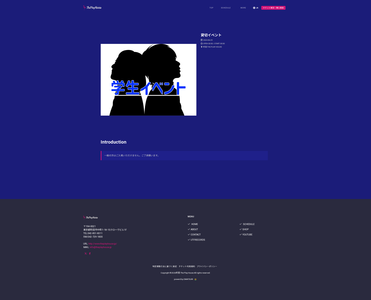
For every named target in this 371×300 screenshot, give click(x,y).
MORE (243, 8)
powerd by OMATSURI (183, 279)
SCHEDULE (226, 8)
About (194, 229)
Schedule (248, 224)
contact (196, 234)
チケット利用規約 (187, 266)
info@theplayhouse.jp (101, 247)
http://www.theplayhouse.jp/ (103, 243)
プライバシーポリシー (207, 266)
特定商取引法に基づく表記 (164, 266)
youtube (247, 234)
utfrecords (198, 239)
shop (245, 229)
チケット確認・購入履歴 (273, 8)
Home (194, 224)
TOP (211, 8)
